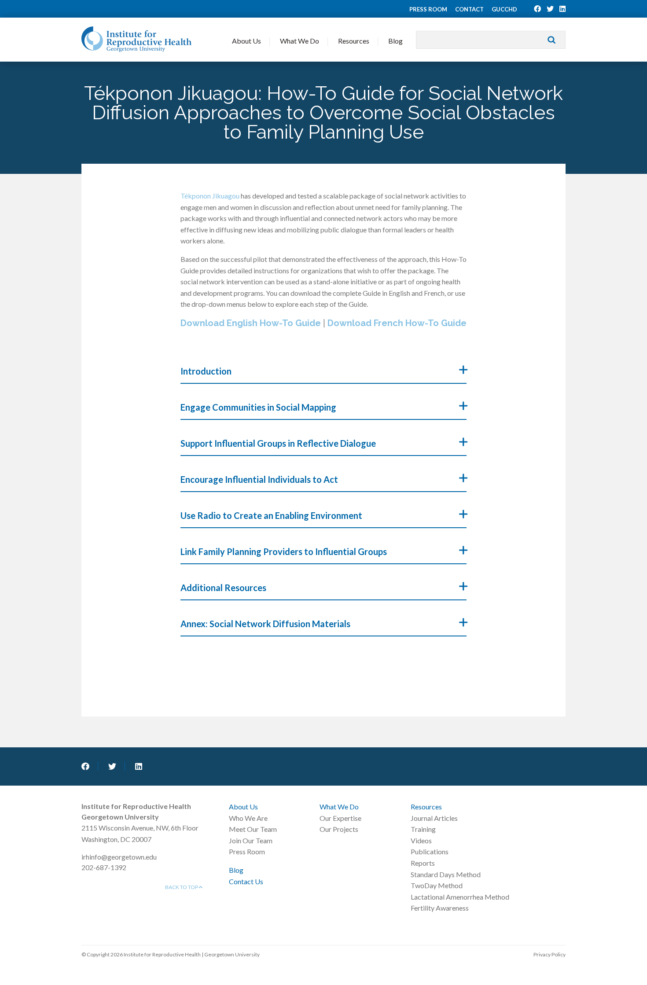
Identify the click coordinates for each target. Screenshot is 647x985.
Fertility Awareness (440, 908)
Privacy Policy (549, 954)
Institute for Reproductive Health (136, 39)
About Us (246, 41)
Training (423, 829)
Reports (423, 863)
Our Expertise (340, 818)
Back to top (182, 887)
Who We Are (248, 818)
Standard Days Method (446, 874)
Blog (395, 41)
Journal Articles (434, 818)
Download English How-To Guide (251, 323)
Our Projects (339, 829)
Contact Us (246, 881)
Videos (421, 840)
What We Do (299, 41)
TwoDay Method (437, 885)
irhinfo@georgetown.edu (119, 857)
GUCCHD (504, 9)
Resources (353, 41)
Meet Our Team (253, 829)
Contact (469, 9)
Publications (429, 851)
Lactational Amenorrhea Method (460, 897)
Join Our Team (250, 840)
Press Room (428, 9)
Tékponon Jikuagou (209, 195)
